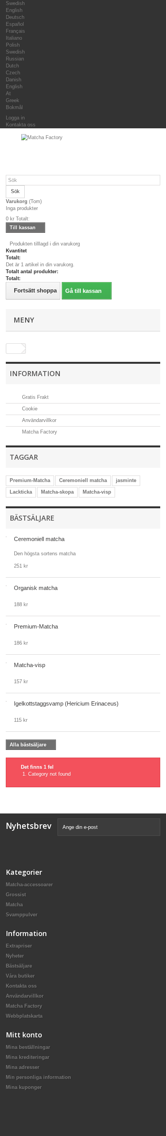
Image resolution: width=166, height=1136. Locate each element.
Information (35, 373)
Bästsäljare (32, 518)
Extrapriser (19, 946)
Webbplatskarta (24, 1016)
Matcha (14, 904)
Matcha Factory (38, 432)
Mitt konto (24, 1034)
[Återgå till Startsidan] (14, 348)
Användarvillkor (38, 420)
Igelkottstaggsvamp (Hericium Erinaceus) (66, 703)
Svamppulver (21, 915)
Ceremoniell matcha (83, 480)
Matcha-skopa (57, 492)
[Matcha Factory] (83, 154)
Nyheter (15, 956)
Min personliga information (38, 1077)
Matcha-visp (97, 492)
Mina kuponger (24, 1087)
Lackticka (21, 492)
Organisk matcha (36, 588)
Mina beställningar (28, 1047)
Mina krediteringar (27, 1057)
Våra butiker (20, 976)
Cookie (28, 409)
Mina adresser (22, 1067)
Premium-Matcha (30, 480)
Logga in (15, 118)
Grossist (16, 894)
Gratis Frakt (34, 397)
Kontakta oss (21, 125)
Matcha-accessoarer (29, 884)
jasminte (126, 480)
